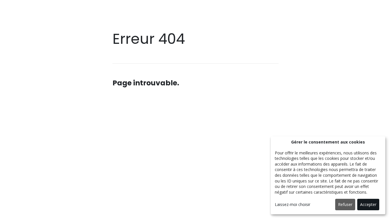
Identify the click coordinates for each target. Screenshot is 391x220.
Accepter (368, 204)
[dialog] (328, 175)
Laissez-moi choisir (292, 204)
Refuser (345, 204)
